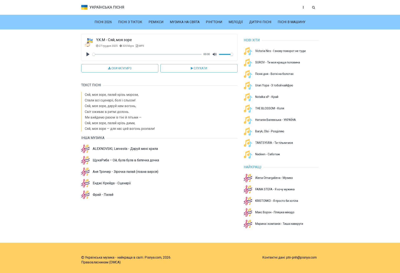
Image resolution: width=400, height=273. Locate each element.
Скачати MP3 (121, 68)
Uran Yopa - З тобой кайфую (274, 85)
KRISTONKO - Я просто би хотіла (276, 200)
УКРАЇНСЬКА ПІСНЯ (107, 7)
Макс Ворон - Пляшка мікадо (274, 212)
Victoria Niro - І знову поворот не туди (280, 51)
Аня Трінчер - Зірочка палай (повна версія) (125, 172)
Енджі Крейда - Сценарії (112, 183)
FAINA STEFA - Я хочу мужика (275, 189)
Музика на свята (185, 22)
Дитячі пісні (260, 22)
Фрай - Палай (103, 195)
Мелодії (236, 22)
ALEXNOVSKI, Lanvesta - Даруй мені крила (125, 149)
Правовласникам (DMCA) (101, 262)
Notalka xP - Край (266, 97)
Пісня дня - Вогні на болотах (274, 74)
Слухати (200, 68)
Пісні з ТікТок (130, 22)
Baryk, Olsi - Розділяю (269, 131)
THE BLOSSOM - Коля (269, 108)
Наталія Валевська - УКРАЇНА (275, 119)
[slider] (147, 54)
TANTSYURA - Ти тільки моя (274, 142)
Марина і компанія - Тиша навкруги (279, 223)
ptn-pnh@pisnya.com (301, 257)
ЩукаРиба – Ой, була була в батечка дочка (126, 160)
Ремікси (156, 22)
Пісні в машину (291, 22)
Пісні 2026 (103, 22)
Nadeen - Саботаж (267, 154)
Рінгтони (214, 22)
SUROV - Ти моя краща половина (277, 62)
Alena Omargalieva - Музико (274, 177)
